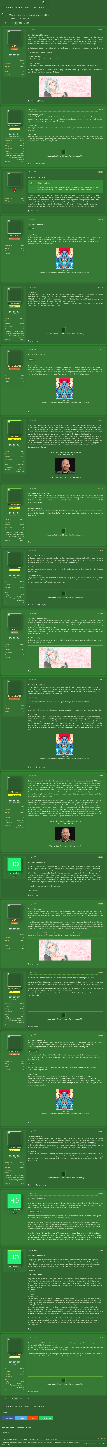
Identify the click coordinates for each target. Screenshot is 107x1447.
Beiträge (7, 66)
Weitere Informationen (90, 1444)
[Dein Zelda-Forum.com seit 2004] (46, 3)
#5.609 (100, 551)
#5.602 (100, 110)
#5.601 (100, 30)
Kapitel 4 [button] (31, 1063)
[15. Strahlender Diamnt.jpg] (65, 152)
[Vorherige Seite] (2, 23)
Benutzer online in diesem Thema (16, 1427)
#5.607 (100, 420)
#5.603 (100, 172)
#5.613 (100, 857)
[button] (94, 3)
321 (27, 23)
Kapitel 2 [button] (31, 229)
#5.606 (100, 350)
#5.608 (100, 488)
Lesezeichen (8, 148)
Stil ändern (102, 1438)
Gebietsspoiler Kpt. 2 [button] (35, 1211)
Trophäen (7, 63)
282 (20, 23)
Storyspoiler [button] (32, 1270)
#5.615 (100, 973)
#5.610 (100, 613)
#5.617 (100, 1131)
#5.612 (100, 776)
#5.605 (100, 287)
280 (12, 23)
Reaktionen (8, 61)
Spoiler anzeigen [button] (33, 698)
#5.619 (100, 1250)
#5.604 (100, 219)
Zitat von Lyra (44, 183)
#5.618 (100, 1194)
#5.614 (100, 904)
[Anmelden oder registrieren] (99, 3)
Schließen (102, 1444)
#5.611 (100, 680)
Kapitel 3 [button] (31, 359)
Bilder (6, 71)
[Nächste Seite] (31, 23)
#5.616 (100, 1035)
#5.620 (100, 1338)
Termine (7, 74)
